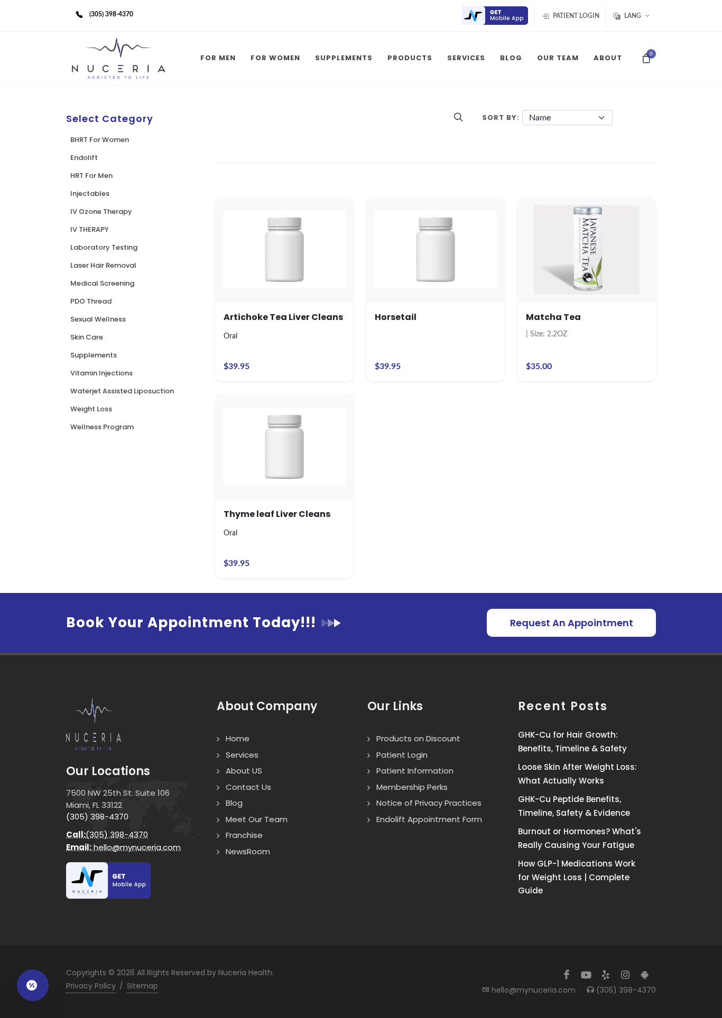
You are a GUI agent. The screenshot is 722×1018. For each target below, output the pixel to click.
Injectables (89, 193)
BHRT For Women (99, 140)
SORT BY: (501, 117)
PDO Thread (91, 301)
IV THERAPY (89, 229)
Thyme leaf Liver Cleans (277, 514)
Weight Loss (91, 409)
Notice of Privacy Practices (429, 802)
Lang (633, 16)
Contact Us (248, 787)
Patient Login (575, 16)
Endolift (84, 158)
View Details (284, 268)
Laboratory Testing (103, 247)
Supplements (93, 355)
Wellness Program (102, 427)
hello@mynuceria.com (123, 847)
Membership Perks (412, 787)
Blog (234, 802)
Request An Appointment (571, 622)
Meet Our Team (257, 819)
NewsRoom (248, 851)
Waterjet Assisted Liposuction (122, 391)
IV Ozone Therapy (101, 211)
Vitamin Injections (101, 373)
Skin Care (86, 337)
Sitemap (142, 986)
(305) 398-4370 (97, 816)
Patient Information (414, 770)
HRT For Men (91, 176)
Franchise (244, 835)
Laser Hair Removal (103, 265)
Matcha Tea (553, 317)
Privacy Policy (91, 986)
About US (244, 770)
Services (242, 754)
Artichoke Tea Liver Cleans (283, 317)
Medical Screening (102, 283)
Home (237, 738)
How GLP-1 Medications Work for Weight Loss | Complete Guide (576, 877)
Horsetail (395, 317)
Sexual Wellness (98, 319)
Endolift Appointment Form (429, 819)
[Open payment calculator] (33, 985)
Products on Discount (418, 738)
